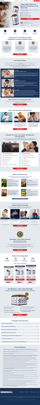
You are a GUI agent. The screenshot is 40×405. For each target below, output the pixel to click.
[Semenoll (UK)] (2, 0)
